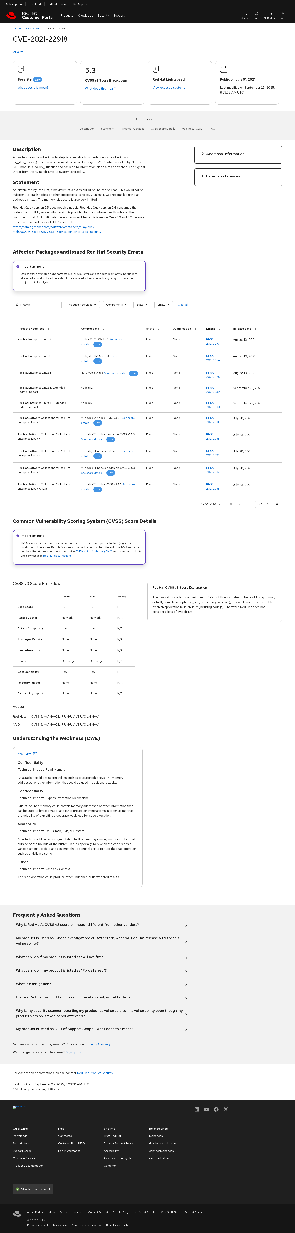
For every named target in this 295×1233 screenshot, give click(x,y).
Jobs (52, 1212)
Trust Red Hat (112, 1136)
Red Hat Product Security (95, 1073)
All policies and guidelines (86, 1225)
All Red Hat (270, 18)
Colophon (110, 1165)
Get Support (80, 4)
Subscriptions (14, 4)
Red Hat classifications (57, 555)
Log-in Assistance (69, 1151)
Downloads (35, 4)
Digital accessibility (117, 1225)
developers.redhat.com (163, 1143)
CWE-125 (25, 754)
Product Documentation (28, 1165)
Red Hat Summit (194, 1212)
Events (63, 1212)
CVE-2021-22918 (57, 28)
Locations (77, 1212)
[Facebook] (216, 1111)
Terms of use (60, 1225)
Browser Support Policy (118, 1143)
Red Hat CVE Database (26, 28)
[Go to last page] (277, 504)
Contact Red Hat (98, 1212)
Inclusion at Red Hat (144, 1212)
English (256, 18)
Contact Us (65, 1136)
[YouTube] (206, 1111)
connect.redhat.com (162, 1151)
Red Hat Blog (120, 1212)
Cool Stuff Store (170, 1212)
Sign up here (74, 1052)
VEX (16, 52)
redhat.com (156, 1136)
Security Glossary (98, 1044)
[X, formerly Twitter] (225, 1111)
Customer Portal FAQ (71, 1143)
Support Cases (22, 1151)
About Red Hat (36, 1212)
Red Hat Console (57, 4)
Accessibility (111, 1151)
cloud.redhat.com (160, 1158)
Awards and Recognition (119, 1158)
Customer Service (24, 1158)
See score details (114, 373)
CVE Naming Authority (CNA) (93, 551)
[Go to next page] (268, 504)
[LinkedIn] (196, 1111)
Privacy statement (37, 1225)
